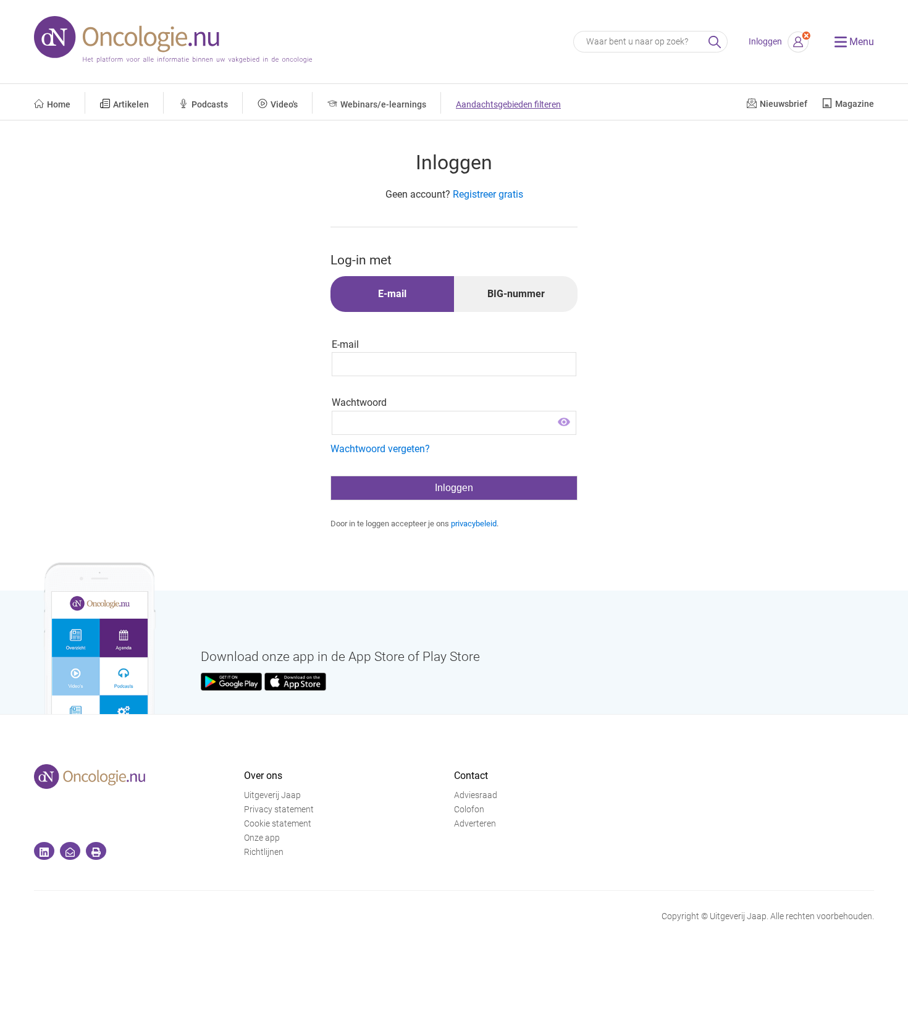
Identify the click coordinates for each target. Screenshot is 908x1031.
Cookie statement (277, 823)
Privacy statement (279, 809)
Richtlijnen (264, 852)
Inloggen (765, 41)
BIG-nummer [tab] (516, 294)
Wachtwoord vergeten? (380, 449)
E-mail (345, 344)
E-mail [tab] (392, 294)
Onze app (262, 838)
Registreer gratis (488, 194)
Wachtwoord (359, 402)
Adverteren (475, 823)
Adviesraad (475, 795)
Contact (471, 775)
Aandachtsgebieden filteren (508, 104)
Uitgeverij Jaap (272, 795)
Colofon (469, 809)
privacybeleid (474, 523)
